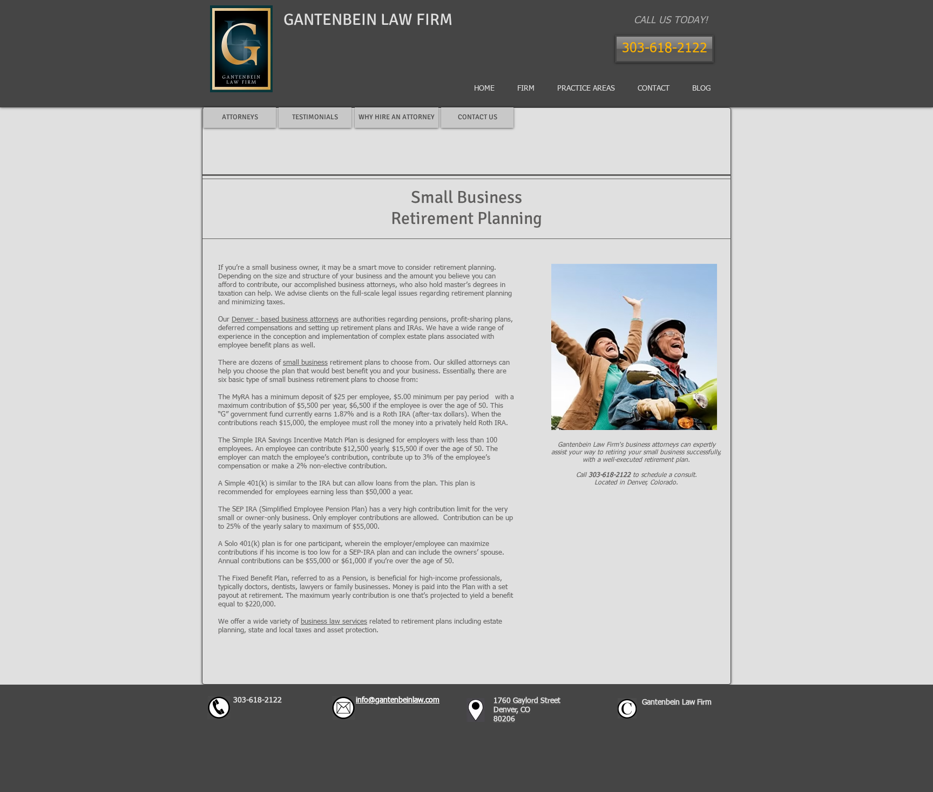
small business (305, 362)
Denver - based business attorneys (285, 319)
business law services (334, 621)
